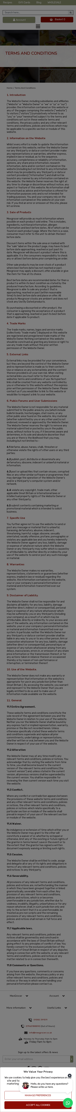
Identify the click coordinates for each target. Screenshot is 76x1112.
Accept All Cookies (38, 1105)
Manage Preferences (38, 1095)
